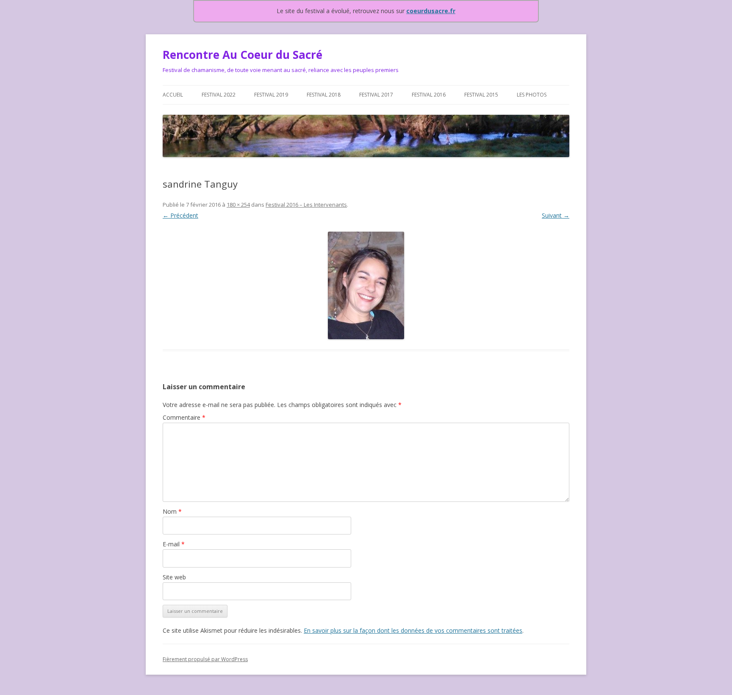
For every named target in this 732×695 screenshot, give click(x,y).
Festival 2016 (429, 94)
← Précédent (180, 215)
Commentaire (184, 417)
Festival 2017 (376, 94)
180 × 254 (238, 204)
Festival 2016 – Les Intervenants (306, 204)
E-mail (174, 544)
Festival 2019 (271, 94)
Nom (172, 511)
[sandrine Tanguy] (366, 285)
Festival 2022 (219, 94)
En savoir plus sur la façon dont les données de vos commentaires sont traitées (413, 630)
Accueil (173, 94)
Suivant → (555, 215)
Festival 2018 (324, 94)
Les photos (531, 94)
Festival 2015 (481, 94)
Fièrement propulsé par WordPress (205, 659)
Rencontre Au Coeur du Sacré (242, 54)
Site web (174, 577)
